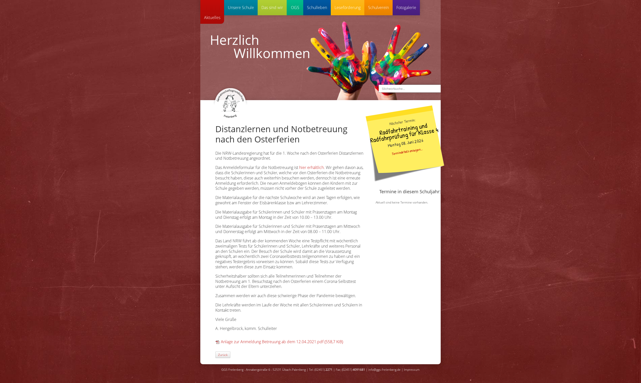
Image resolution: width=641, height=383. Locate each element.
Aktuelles (212, 17)
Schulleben (317, 7)
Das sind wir (272, 7)
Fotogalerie (406, 7)
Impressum (412, 369)
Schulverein (378, 7)
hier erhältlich (311, 167)
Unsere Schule (241, 7)
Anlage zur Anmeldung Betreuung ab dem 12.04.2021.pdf (282, 341)
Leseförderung (348, 7)
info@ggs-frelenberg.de (384, 369)
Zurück (223, 355)
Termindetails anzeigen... (407, 151)
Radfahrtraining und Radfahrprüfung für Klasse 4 (404, 132)
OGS (295, 7)
